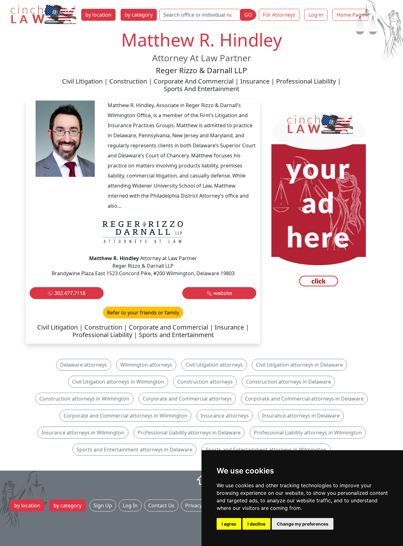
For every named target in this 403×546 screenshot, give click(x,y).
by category (139, 14)
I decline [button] (256, 524)
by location (98, 14)
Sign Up (103, 505)
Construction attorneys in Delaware (288, 381)
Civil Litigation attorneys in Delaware (299, 364)
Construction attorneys (205, 381)
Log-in (316, 14)
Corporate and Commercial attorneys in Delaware (304, 398)
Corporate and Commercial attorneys (187, 398)
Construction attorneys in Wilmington (84, 398)
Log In (130, 505)
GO (248, 14)
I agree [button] (229, 524)
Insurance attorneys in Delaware (301, 415)
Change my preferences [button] (302, 524)
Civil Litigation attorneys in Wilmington (118, 381)
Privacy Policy (201, 505)
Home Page (350, 14)
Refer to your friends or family (143, 312)
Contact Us (161, 505)
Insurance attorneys (225, 415)
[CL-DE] (318, 201)
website (222, 293)
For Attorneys (279, 14)
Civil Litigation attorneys (214, 364)
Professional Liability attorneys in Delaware (189, 432)
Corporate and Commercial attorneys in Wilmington (125, 415)
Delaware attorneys (83, 364)
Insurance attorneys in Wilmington (83, 432)
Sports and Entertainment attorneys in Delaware (134, 449)
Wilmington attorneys (146, 364)
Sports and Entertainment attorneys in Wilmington (266, 449)
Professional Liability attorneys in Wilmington (308, 432)
